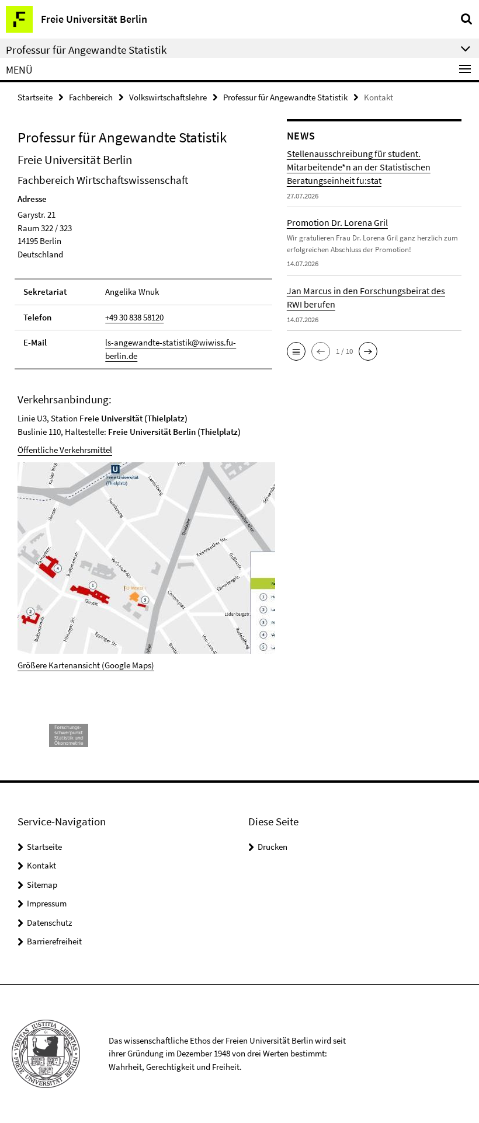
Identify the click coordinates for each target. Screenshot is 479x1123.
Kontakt (41, 865)
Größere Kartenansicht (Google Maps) (86, 665)
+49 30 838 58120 (134, 317)
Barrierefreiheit (54, 941)
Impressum (47, 903)
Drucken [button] (272, 846)
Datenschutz (49, 922)
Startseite (35, 97)
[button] (296, 351)
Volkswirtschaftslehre (168, 97)
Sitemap (42, 884)
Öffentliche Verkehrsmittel (65, 449)
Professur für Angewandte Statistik (285, 97)
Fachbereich (91, 97)
